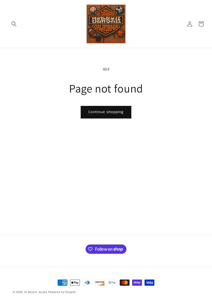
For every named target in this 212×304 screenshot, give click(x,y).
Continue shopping (106, 112)
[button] (14, 24)
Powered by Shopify (62, 292)
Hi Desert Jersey (35, 292)
